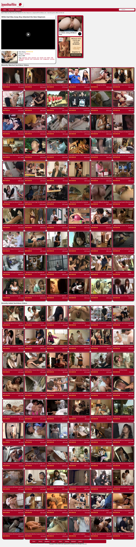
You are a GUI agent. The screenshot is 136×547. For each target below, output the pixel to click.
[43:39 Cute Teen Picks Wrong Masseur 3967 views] (35, 232)
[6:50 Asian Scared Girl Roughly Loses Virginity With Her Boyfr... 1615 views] (79, 232)
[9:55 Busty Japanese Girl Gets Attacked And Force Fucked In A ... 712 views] (13, 446)
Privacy (40, 541)
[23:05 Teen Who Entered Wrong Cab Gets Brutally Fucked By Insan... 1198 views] (57, 517)
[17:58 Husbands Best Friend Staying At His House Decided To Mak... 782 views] (123, 470)
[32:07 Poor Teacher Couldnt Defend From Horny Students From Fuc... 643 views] (35, 306)
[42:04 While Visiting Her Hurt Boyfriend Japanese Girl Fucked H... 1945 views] (13, 329)
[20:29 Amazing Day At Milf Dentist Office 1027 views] (57, 470)
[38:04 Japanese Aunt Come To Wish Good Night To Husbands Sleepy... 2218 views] (57, 400)
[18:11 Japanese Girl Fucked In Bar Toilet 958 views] (79, 400)
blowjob (21, 60)
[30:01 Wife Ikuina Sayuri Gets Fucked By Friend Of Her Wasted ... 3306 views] (79, 278)
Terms (33, 541)
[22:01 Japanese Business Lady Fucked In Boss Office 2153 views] (13, 208)
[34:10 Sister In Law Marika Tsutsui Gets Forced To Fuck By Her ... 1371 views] (35, 400)
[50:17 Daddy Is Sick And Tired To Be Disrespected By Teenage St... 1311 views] (123, 306)
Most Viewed (11, 9)
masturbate (36, 59)
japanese (24, 57)
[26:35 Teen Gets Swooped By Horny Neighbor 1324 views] (79, 161)
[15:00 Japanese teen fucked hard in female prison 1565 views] (57, 255)
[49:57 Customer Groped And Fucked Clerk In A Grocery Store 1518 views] (101, 306)
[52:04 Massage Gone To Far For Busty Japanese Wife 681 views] (57, 353)
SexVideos (27, 53)
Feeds (60, 541)
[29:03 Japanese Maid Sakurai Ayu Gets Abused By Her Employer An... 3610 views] (35, 278)
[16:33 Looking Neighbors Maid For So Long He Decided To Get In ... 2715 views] (123, 517)
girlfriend (21, 59)
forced (41, 57)
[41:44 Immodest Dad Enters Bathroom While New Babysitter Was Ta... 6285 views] (57, 278)
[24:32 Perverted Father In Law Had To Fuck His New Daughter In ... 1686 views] (79, 470)
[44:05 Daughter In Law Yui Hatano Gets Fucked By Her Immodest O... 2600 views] (35, 208)
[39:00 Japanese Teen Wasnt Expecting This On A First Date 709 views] (101, 400)
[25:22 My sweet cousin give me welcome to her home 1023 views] (13, 353)
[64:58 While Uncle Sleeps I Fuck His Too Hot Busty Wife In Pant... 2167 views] (13, 376)
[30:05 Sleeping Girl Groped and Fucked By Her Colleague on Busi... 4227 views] (123, 232)
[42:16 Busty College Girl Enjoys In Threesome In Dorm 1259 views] (57, 329)
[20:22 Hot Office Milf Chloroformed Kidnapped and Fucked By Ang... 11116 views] (101, 208)
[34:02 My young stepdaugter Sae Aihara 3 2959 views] (123, 161)
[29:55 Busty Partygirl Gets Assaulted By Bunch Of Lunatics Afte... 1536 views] (35, 423)
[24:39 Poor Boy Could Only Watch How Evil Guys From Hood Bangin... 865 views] (57, 376)
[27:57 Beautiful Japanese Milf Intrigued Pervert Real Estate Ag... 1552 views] (35, 493)
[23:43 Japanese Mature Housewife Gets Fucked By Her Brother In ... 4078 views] (101, 91)
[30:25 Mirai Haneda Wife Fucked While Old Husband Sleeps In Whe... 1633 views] (101, 353)
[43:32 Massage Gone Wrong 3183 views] (101, 68)
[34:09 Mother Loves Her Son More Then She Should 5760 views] (123, 208)
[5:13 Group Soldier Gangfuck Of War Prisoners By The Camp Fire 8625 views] (79, 138)
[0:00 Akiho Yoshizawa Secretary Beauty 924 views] (57, 161)
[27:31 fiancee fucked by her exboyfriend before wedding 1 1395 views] (35, 376)
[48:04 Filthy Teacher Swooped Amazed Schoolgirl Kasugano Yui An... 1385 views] (35, 329)
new (45, 57)
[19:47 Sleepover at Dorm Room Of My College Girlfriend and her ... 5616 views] (13, 115)
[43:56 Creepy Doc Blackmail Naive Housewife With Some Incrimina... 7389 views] (123, 91)
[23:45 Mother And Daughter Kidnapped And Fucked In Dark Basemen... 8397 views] (79, 255)
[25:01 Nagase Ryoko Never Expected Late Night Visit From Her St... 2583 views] (35, 446)
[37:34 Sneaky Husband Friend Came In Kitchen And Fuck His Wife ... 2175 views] (101, 423)
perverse (34, 57)
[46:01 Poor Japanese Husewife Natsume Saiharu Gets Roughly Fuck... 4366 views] (101, 115)
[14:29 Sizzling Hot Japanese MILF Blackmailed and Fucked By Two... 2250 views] (35, 255)
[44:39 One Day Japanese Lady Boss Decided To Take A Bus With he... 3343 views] (101, 138)
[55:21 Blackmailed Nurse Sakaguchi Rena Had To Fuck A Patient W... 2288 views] (13, 232)
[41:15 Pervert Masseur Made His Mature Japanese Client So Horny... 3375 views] (79, 353)
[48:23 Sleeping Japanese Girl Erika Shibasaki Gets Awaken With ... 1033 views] (57, 446)
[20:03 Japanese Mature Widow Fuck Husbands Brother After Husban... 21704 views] (79, 91)
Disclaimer (47, 541)
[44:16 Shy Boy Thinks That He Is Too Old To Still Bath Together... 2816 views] (123, 329)
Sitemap (67, 541)
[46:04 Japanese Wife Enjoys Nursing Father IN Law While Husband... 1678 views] (123, 138)
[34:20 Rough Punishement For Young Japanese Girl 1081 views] (123, 493)
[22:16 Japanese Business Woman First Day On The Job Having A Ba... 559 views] (101, 470)
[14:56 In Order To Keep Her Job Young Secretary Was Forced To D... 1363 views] (57, 232)
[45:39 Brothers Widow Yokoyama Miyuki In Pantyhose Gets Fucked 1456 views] (35, 353)
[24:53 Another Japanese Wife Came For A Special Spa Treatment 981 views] (13, 400)
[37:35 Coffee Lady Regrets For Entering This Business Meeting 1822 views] (57, 185)
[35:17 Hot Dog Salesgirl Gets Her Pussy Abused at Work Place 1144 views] (35, 161)
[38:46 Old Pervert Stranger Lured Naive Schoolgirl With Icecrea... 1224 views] (35, 470)
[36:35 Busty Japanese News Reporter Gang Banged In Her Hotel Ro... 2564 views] (79, 376)
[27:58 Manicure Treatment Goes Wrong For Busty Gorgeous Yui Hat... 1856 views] (13, 185)
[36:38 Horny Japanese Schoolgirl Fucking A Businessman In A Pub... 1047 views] (101, 493)
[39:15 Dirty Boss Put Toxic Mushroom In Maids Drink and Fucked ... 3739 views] (57, 68)
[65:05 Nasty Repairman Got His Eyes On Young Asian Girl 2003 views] (79, 423)
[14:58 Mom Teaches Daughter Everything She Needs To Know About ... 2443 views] (79, 329)
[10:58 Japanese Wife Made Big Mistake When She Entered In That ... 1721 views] (13, 68)
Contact (80, 541)
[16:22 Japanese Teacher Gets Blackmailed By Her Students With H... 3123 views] (57, 208)
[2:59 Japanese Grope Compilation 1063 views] (79, 517)
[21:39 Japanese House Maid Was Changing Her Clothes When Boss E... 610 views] (35, 517)
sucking (52, 59)
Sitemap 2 (73, 541)
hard (31, 59)
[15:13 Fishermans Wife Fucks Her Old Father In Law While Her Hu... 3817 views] (123, 400)
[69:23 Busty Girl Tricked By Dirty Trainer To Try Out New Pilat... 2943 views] (79, 208)
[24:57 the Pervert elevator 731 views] (123, 353)
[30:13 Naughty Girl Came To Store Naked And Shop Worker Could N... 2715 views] (13, 91)
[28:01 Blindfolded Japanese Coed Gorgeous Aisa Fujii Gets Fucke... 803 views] (57, 423)
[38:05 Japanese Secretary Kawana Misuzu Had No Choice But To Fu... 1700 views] (79, 115)
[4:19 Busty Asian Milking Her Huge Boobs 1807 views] (101, 185)
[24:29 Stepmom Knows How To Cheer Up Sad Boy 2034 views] (79, 446)
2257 (54, 541)
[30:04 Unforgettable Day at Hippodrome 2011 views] (57, 91)
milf (52, 57)
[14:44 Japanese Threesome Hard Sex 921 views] (79, 306)
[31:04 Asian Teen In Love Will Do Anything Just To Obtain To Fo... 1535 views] (79, 68)
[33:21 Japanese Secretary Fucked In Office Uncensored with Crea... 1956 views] (123, 185)
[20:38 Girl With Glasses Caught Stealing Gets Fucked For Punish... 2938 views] (101, 278)
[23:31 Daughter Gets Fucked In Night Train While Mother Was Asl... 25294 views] (35, 185)
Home (4, 9)
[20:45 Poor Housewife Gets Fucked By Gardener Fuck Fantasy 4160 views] (57, 138)
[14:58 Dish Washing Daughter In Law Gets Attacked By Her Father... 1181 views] (101, 376)
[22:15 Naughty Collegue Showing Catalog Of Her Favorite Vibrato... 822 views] (57, 115)
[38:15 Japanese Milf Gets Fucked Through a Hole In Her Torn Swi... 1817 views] (123, 376)
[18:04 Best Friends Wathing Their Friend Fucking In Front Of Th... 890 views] (101, 329)
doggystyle (46, 59)
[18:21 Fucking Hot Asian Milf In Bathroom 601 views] (13, 423)
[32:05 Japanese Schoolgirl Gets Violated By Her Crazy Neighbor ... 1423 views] (123, 423)
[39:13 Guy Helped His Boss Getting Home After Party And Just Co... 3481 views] (101, 232)
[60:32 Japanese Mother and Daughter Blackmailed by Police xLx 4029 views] (13, 255)
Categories (18, 9)
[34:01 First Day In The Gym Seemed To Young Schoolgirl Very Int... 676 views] (79, 493)
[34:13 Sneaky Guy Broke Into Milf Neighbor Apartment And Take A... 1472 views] (13, 470)
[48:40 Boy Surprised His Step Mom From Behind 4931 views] (13, 161)
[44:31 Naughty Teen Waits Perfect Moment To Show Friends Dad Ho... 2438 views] (57, 493)
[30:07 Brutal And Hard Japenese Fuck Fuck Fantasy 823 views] (13, 306)
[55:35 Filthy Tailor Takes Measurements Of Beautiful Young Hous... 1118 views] (101, 517)
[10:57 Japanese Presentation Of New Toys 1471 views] (13, 278)
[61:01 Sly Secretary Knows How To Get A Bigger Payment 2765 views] (123, 278)
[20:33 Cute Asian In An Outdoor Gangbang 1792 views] (123, 255)
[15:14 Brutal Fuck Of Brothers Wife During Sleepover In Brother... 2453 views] (13, 517)
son (38, 57)
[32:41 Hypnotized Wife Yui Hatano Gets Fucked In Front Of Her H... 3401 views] (123, 68)
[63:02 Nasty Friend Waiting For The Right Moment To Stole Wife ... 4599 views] (123, 115)
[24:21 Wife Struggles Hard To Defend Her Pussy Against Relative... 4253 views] (101, 161)
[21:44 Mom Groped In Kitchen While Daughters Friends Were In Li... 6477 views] (13, 138)
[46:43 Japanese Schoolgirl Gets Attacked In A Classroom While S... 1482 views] (101, 255)
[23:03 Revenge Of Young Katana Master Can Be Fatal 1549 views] (35, 138)
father (48, 57)
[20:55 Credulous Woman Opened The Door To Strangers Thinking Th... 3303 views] (35, 91)
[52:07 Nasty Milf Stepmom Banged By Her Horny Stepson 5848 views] (35, 68)
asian (29, 57)
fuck (41, 59)
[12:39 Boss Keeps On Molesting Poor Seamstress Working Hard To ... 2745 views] (79, 185)
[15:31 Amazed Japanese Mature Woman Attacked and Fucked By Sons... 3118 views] (13, 493)
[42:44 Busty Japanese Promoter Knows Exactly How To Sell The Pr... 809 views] (123, 446)
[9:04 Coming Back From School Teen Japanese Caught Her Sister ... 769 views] (57, 306)
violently (27, 59)
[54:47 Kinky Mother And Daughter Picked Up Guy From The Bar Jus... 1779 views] (101, 446)
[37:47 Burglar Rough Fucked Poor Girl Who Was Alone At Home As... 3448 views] (35, 115)
